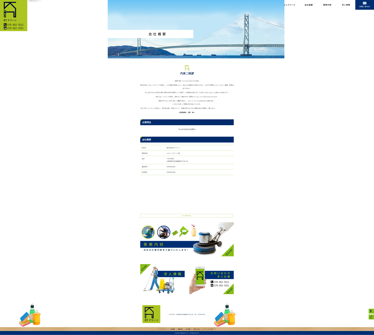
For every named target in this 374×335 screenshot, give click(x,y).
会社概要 (308, 5)
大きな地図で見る (186, 215)
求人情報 (346, 5)
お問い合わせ (364, 5)
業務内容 (327, 5)
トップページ (289, 5)
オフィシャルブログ (208, 329)
